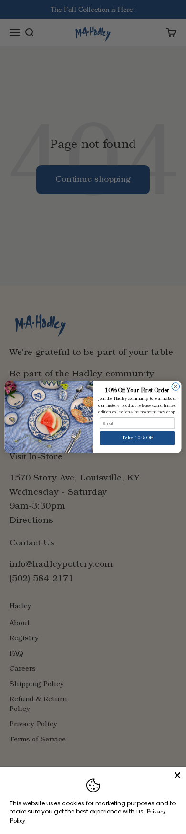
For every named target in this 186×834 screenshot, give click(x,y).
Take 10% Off (137, 438)
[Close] (177, 775)
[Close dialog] (176, 387)
